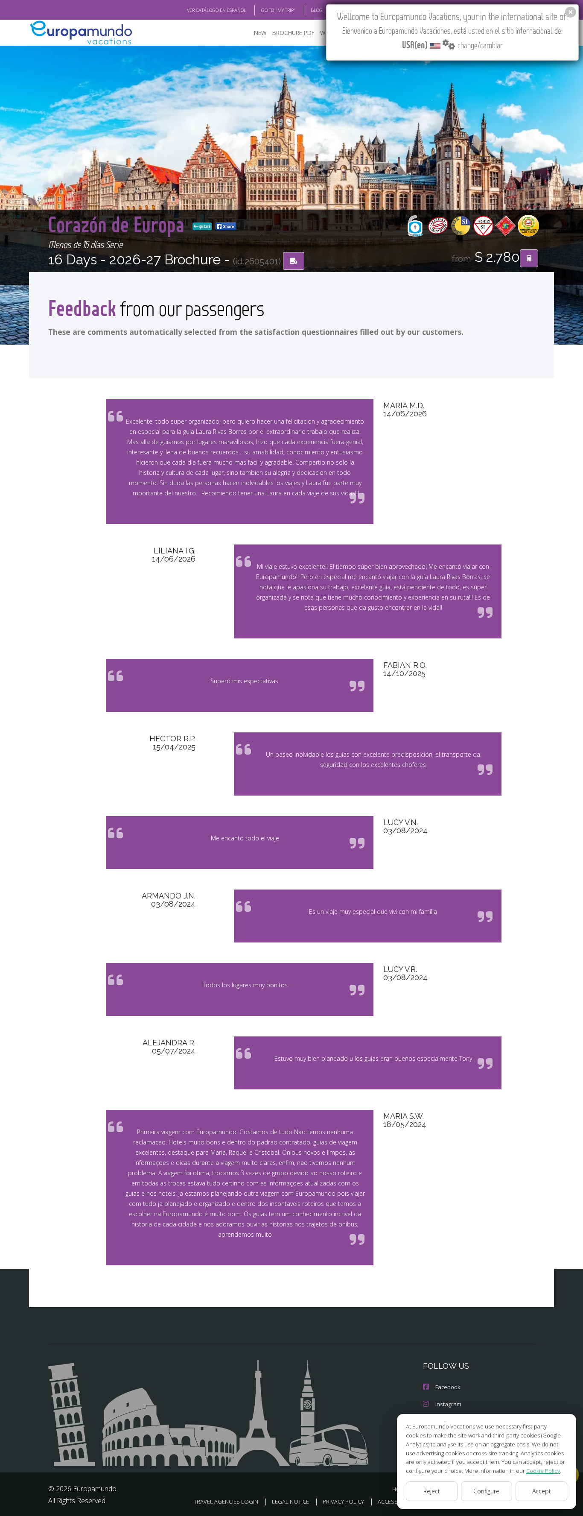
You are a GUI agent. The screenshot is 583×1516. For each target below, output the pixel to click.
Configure (486, 1491)
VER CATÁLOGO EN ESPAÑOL (216, 10)
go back (204, 226)
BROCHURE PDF (293, 33)
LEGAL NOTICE (290, 1501)
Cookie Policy (543, 1471)
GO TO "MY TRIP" (278, 10)
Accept (541, 1491)
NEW (260, 33)
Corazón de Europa (118, 224)
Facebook (448, 1387)
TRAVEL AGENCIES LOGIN (226, 1501)
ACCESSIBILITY (396, 1501)
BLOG (317, 10)
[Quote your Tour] (529, 258)
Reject (431, 1491)
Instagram (448, 1404)
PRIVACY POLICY (343, 1501)
